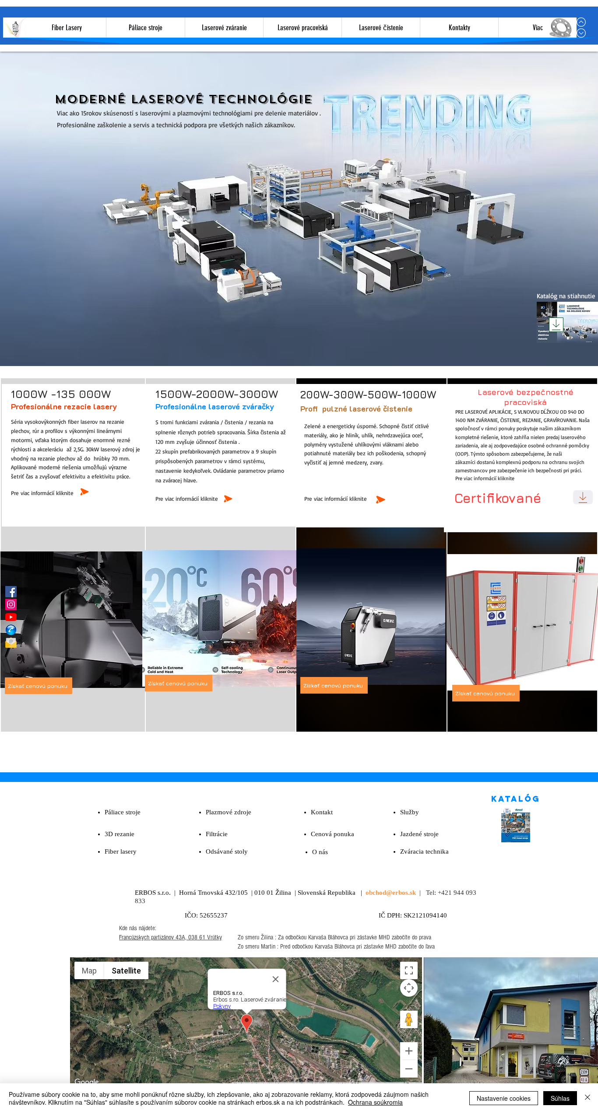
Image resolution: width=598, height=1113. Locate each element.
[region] (75, 619)
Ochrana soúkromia (375, 1102)
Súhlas (560, 1098)
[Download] (556, 325)
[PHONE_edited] (11, 629)
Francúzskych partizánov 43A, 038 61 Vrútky (170, 937)
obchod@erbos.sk (391, 892)
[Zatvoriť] (587, 1098)
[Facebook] (11, 591)
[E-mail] (11, 642)
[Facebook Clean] (476, 937)
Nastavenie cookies (504, 1098)
